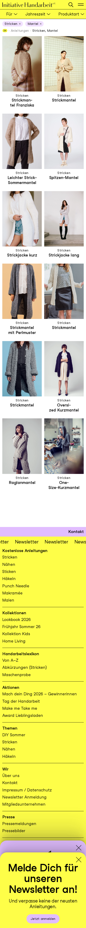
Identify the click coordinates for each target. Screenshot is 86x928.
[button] (70, 4)
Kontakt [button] (76, 531)
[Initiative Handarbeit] (33, 4)
